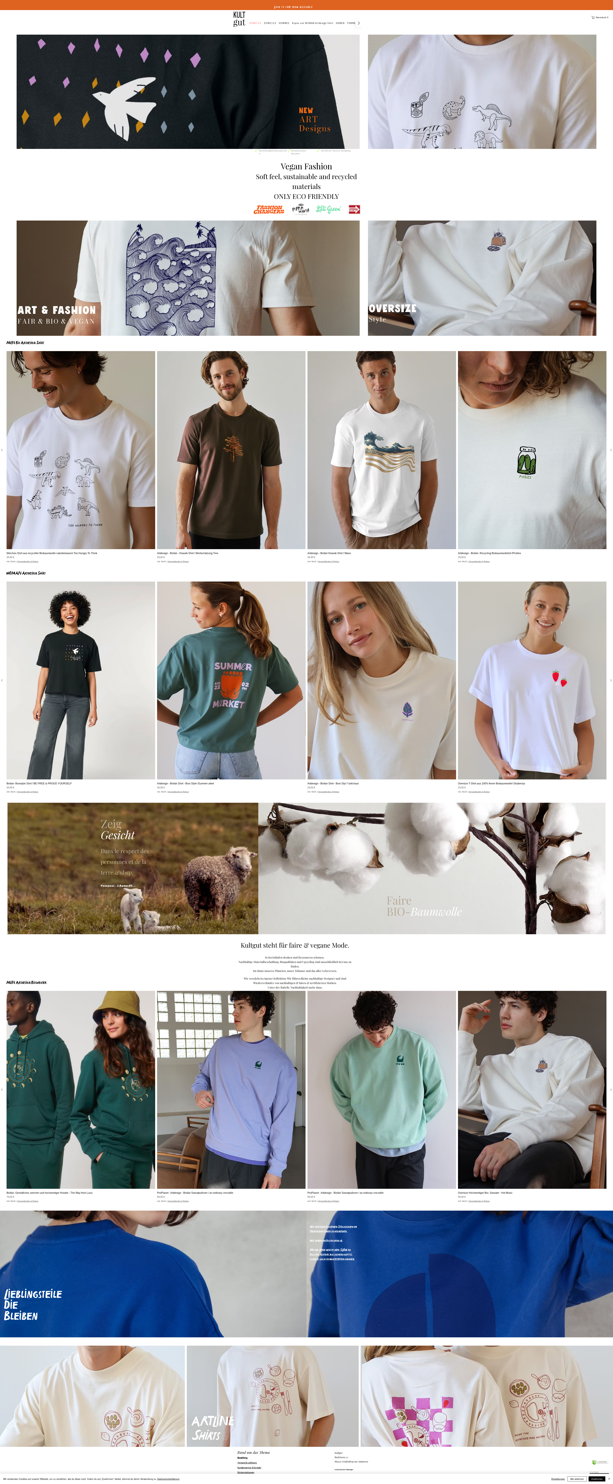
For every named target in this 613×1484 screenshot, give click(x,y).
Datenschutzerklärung (168, 1478)
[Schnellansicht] (81, 681)
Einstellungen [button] (558, 1478)
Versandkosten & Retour (27, 792)
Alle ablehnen (577, 1478)
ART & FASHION (57, 310)
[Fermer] (609, 1478)
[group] (306, 687)
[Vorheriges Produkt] (2, 680)
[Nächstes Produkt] (611, 680)
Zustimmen (597, 1478)
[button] (600, 17)
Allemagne (349, 1469)
